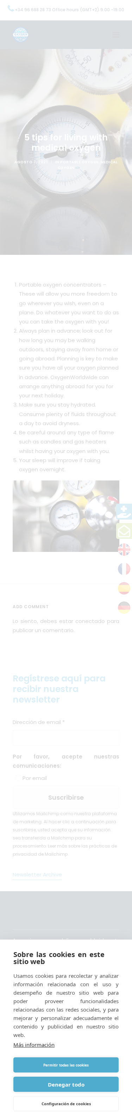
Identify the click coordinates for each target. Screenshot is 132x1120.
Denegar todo (66, 1084)
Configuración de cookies (66, 1103)
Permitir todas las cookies (66, 1065)
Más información (34, 1044)
